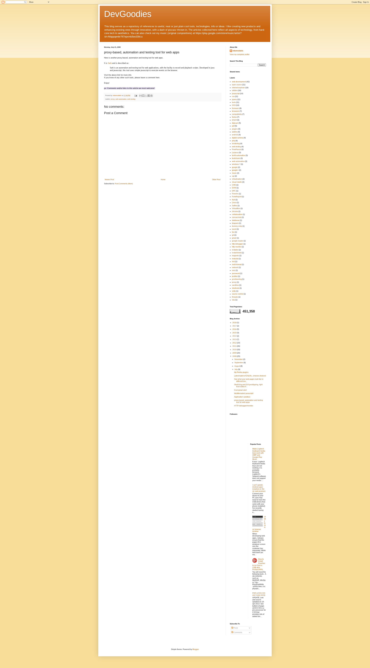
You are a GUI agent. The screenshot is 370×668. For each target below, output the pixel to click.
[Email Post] (136, 95)
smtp (234, 291)
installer (235, 250)
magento (235, 256)
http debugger (237, 244)
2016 (234, 329)
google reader (237, 241)
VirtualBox (236, 208)
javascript (235, 94)
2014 (234, 336)
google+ (235, 170)
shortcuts (235, 288)
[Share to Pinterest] (151, 95)
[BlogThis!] (143, 95)
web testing (131, 99)
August (237, 366)
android (235, 135)
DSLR (234, 120)
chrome (235, 211)
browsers (235, 111)
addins (234, 132)
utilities (234, 91)
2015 (234, 333)
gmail (234, 238)
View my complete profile (239, 54)
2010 (234, 350)
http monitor (236, 247)
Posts (235, 628)
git (233, 235)
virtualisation (237, 179)
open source (237, 85)
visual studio (237, 182)
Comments (237, 632)
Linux (234, 203)
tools (234, 102)
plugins (235, 129)
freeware (235, 108)
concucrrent (236, 217)
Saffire (234, 206)
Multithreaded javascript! (243, 393)
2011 (234, 346)
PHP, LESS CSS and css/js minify (258, 594)
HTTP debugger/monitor (243, 406)
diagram (235, 223)
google (234, 167)
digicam (235, 123)
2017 (234, 326)
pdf (233, 126)
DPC (234, 191)
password (236, 273)
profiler (234, 276)
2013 (234, 339)
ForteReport (236, 197)
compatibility (237, 114)
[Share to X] (146, 95)
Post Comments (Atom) (124, 184)
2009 (234, 353)
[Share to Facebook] (148, 95)
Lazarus (235, 153)
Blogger (196, 649)
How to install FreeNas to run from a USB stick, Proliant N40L (258, 564)
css (233, 96)
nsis (233, 270)
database (235, 220)
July (236, 369)
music (234, 173)
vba (233, 300)
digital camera (237, 138)
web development (239, 82)
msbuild (235, 259)
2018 (234, 323)
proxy (113, 99)
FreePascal (236, 149)
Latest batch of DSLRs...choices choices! (250, 376)
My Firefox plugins (241, 372)
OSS (234, 105)
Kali (233, 200)
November (238, 359)
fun (233, 232)
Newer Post (109, 180)
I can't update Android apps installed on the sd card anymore (259, 488)
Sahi (110, 63)
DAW (234, 188)
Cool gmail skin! (240, 390)
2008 (234, 356)
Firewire (235, 194)
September (239, 363)
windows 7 (236, 164)
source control (237, 294)
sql (233, 176)
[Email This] (140, 95)
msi (233, 262)
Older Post (216, 180)
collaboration (237, 214)
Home (163, 180)
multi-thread (236, 264)
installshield (236, 253)
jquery (234, 99)
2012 (234, 343)
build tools (236, 158)
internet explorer (238, 88)
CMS (234, 185)
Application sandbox (242, 397)
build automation (238, 155)
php (233, 141)
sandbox (235, 285)
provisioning (237, 279)
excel (234, 229)
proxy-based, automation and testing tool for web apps (248, 401)
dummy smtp (237, 226)
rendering (236, 144)
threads (235, 297)
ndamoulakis (238, 51)
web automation (120, 99)
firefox (234, 117)
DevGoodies (127, 14)
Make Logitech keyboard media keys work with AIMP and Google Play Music (258, 454)
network (235, 267)
